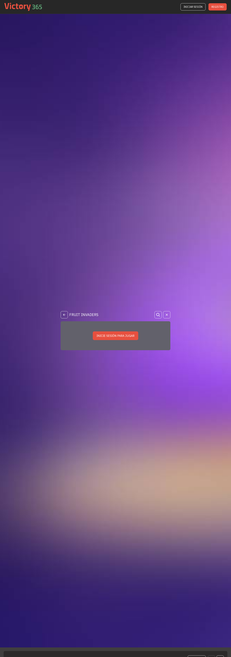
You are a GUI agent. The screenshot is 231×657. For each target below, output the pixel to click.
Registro (218, 6)
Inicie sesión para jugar (115, 336)
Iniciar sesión (193, 6)
